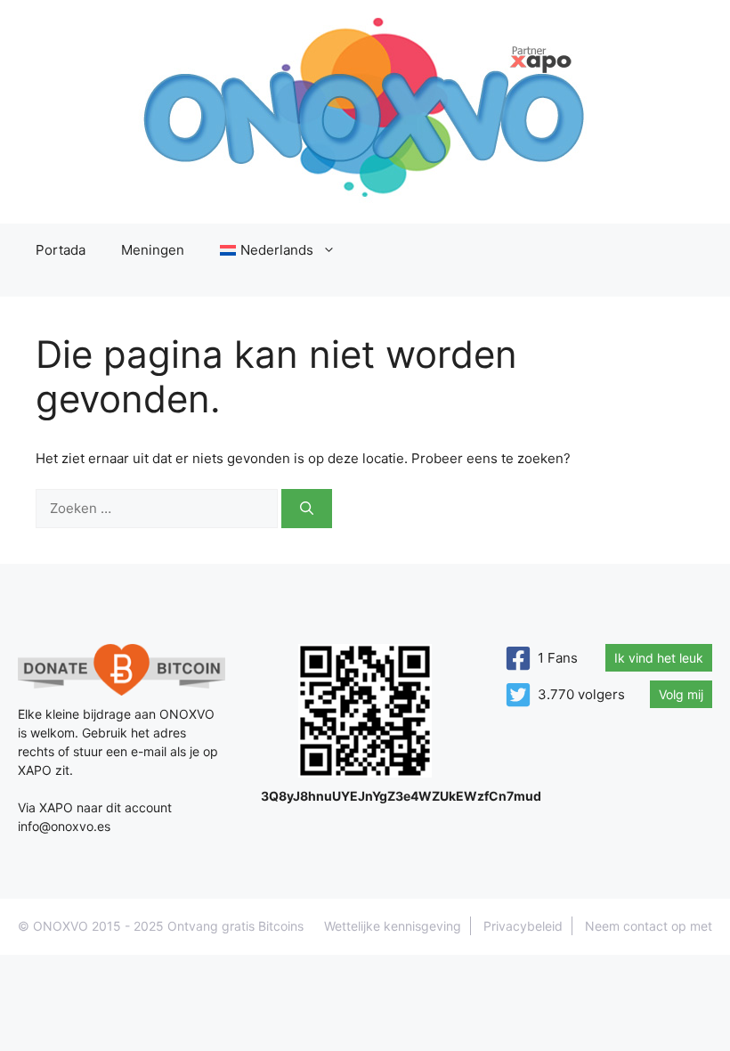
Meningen (152, 249)
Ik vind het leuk (658, 657)
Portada (60, 249)
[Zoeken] (306, 509)
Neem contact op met (648, 925)
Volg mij (681, 694)
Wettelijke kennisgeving (392, 925)
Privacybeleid (523, 925)
